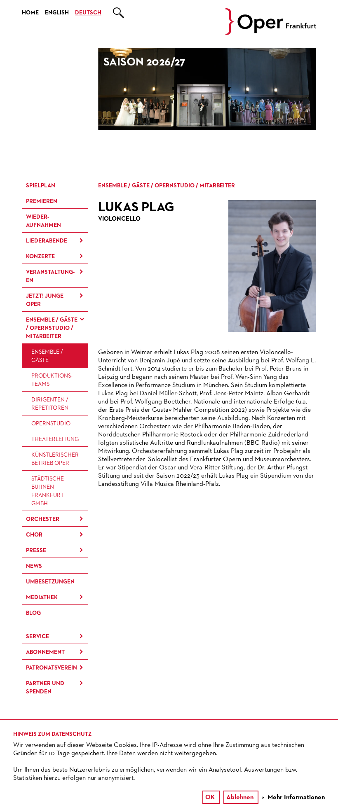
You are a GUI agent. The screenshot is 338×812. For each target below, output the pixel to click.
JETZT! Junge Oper (44, 300)
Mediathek (42, 597)
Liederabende (46, 241)
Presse (36, 550)
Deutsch (88, 13)
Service (37, 636)
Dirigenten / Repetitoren (49, 404)
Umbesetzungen (50, 582)
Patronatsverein (51, 668)
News (34, 566)
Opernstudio (50, 424)
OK (210, 797)
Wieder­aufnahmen (43, 221)
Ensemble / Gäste (47, 356)
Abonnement (45, 652)
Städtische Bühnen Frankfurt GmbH (47, 491)
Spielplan (40, 186)
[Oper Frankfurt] (270, 33)
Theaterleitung (55, 439)
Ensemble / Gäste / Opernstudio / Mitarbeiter (51, 328)
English (57, 13)
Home (30, 13)
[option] (207, 89)
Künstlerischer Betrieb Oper (55, 459)
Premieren (41, 201)
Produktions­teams (52, 380)
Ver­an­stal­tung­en (50, 276)
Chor (34, 535)
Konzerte (40, 256)
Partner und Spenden (45, 688)
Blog (33, 613)
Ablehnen (240, 797)
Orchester (42, 519)
